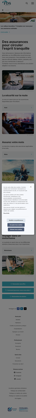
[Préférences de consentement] (7, 415)
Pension (18, 334)
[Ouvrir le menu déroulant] (32, 3)
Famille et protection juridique (18, 325)
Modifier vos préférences (16, 220)
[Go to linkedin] (22, 308)
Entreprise (18, 343)
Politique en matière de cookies (18, 393)
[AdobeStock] (18, 170)
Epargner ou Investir (18, 331)
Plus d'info (6, 213)
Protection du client (18, 364)
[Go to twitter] (25, 308)
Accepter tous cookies (16, 225)
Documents (18, 361)
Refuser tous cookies (16, 229)
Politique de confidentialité (18, 390)
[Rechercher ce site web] (26, 3)
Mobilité (18, 319)
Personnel (18, 346)
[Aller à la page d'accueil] (7, 3)
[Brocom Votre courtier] (12, 410)
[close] (31, 186)
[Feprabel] (23, 410)
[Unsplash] (18, 123)
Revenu (18, 349)
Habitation (18, 322)
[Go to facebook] (18, 308)
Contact (18, 357)
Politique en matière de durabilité (18, 395)
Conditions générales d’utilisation (18, 388)
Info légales (18, 398)
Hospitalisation (18, 328)
